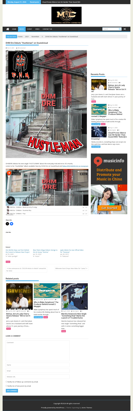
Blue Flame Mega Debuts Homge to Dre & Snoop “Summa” (45, 251)
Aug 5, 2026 (66, 311)
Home (14, 29)
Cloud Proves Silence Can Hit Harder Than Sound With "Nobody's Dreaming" (69, 2)
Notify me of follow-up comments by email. (22, 382)
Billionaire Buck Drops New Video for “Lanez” (70, 268)
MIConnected (21, 48)
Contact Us (47, 29)
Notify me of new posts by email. (19, 386)
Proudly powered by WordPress (52, 408)
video (37, 29)
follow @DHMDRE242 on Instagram (75, 166)
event (29, 29)
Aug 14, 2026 (39, 299)
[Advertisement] (109, 54)
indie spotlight (38, 317)
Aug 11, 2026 (113, 128)
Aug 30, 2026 (11, 311)
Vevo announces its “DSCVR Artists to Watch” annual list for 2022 (26, 269)
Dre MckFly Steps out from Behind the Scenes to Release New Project (18, 251)
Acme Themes (87, 408)
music (22, 29)
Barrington (75, 311)
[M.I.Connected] (7, 28)
